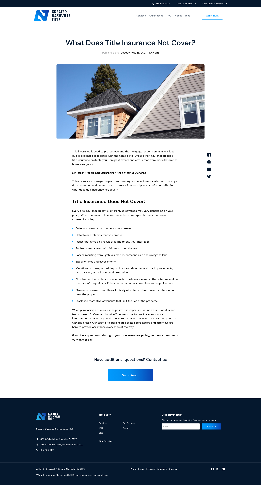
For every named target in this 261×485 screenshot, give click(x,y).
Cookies (173, 469)
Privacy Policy (137, 469)
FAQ (169, 15)
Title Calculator (106, 441)
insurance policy (95, 211)
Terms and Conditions (156, 469)
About (178, 15)
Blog (187, 15)
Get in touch (212, 15)
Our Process (156, 15)
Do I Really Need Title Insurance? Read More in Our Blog (109, 173)
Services (141, 15)
